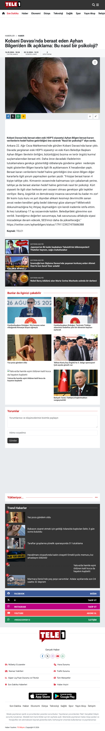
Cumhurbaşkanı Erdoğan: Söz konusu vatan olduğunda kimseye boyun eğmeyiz (26, 326)
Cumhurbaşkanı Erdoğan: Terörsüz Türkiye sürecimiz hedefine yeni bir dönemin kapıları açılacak (73, 327)
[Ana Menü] (97, 4)
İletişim (92, 706)
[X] (47, 656)
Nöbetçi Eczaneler (16, 664)
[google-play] (65, 696)
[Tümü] (96, 497)
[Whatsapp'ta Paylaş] (18, 116)
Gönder (13, 440)
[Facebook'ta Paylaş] (8, 116)
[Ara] (93, 4)
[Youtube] (57, 656)
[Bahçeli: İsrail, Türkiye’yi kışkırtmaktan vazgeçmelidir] (76, 382)
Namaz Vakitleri (16, 671)
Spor (78, 13)
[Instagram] (52, 656)
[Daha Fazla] (23, 116)
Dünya (47, 13)
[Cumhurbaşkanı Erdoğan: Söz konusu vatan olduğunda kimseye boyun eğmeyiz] (29, 310)
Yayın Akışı (89, 13)
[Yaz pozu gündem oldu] (29, 347)
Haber (25, 13)
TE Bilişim (21, 727)
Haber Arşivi (62, 684)
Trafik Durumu (63, 671)
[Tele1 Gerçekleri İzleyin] (13, 5)
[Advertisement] (52, 472)
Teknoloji (58, 13)
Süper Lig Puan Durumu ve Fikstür (23, 678)
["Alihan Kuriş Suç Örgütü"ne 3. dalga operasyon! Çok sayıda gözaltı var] (76, 347)
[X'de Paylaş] (13, 116)
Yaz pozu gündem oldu (17, 363)
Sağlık (69, 13)
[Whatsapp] (62, 656)
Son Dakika (12, 13)
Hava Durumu (63, 664)
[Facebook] (42, 656)
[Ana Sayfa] (3, 13)
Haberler (10, 36)
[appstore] (40, 696)
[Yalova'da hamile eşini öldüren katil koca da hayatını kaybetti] (29, 373)
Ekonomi (35, 13)
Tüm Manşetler (64, 678)
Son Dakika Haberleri (17, 684)
